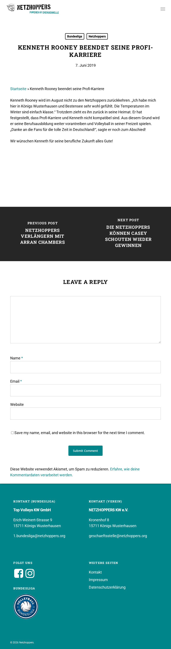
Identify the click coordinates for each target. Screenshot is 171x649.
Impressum (98, 579)
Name (16, 358)
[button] (163, 9)
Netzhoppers (97, 36)
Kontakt (95, 572)
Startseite (18, 89)
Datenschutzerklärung (107, 587)
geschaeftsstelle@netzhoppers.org (118, 536)
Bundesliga (74, 36)
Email (16, 381)
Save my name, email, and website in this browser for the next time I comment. (79, 433)
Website (17, 404)
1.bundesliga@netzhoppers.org (39, 536)
